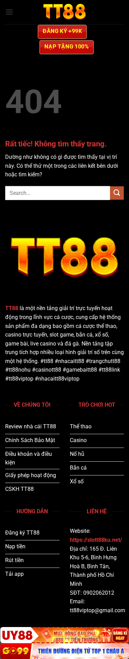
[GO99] (64, 651)
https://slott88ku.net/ (96, 540)
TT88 (11, 308)
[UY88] (64, 635)
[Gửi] (117, 193)
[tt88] (64, 12)
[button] (9, 11)
